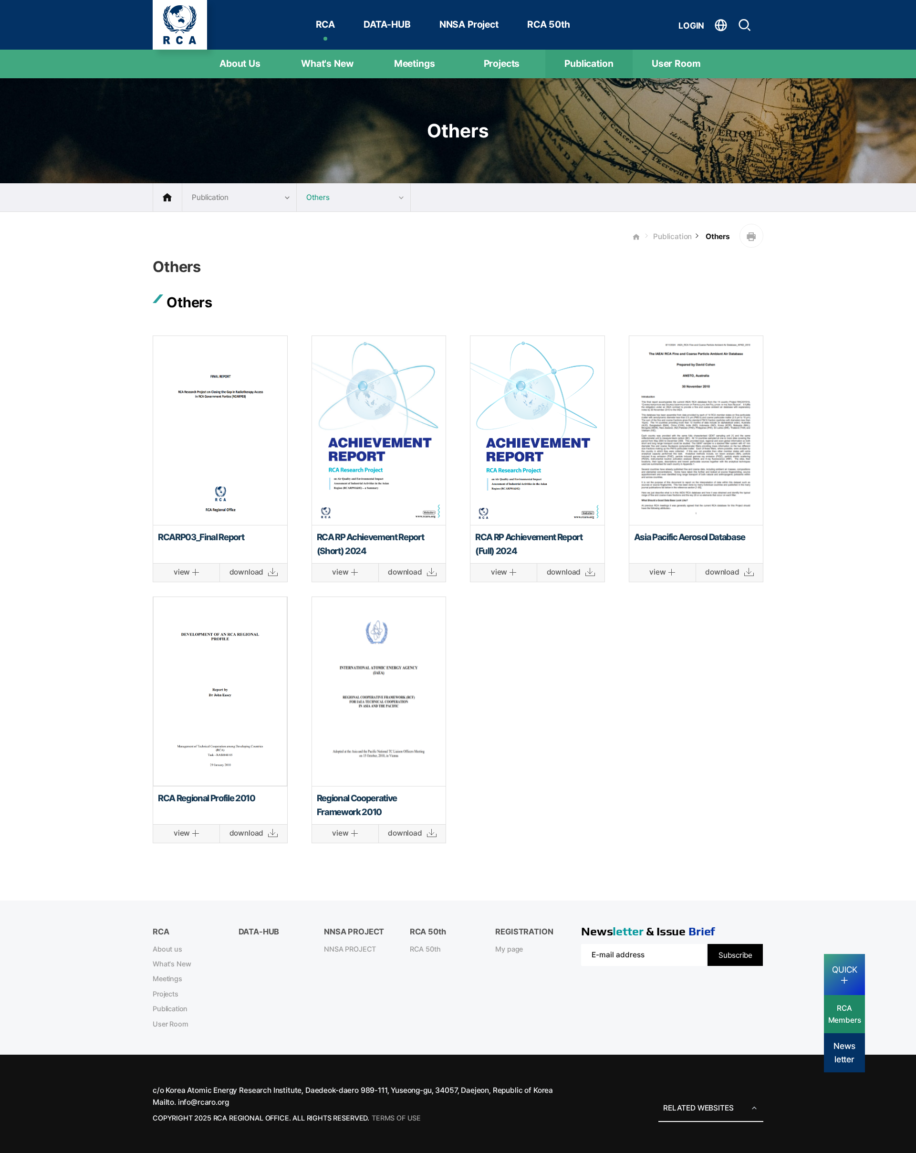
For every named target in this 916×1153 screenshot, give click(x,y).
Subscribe (735, 955)
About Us (239, 63)
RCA (325, 24)
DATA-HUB (387, 24)
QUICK (844, 969)
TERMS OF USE (396, 1118)
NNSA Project (469, 24)
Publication (588, 63)
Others (717, 236)
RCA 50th (548, 24)
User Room (676, 63)
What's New (327, 63)
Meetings (414, 63)
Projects (502, 63)
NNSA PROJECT (350, 949)
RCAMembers (844, 1014)
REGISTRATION (524, 931)
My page (509, 949)
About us (167, 949)
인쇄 (751, 236)
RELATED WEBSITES (698, 1107)
